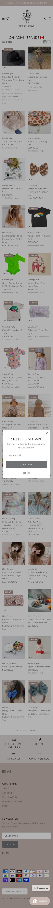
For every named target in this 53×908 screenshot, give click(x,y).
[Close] (47, 433)
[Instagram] (29, 473)
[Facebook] (24, 473)
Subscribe (26, 464)
